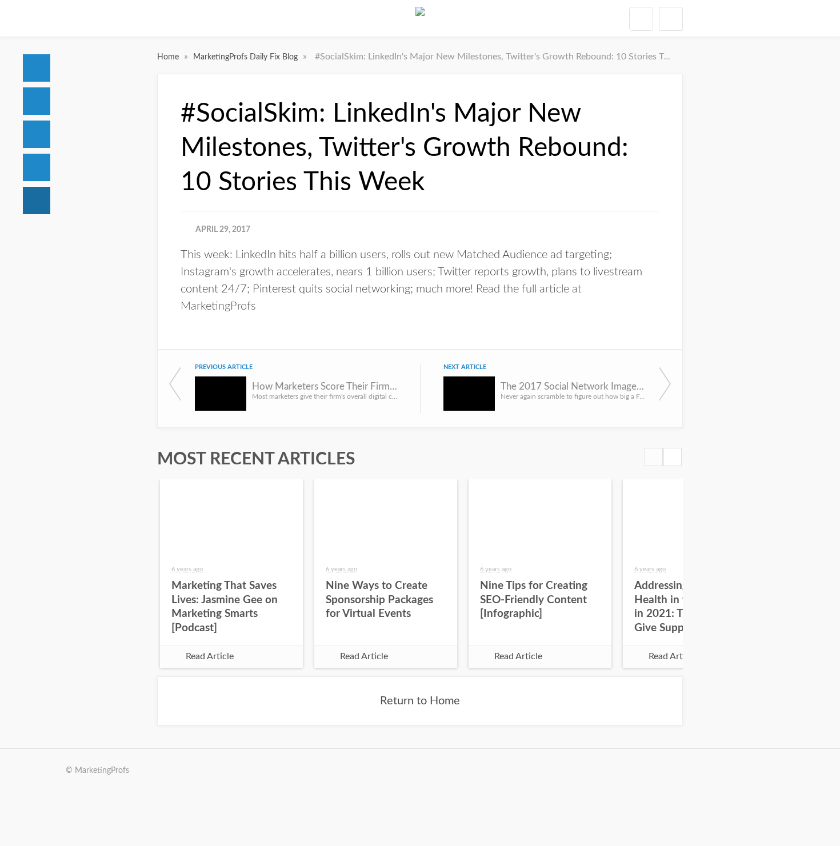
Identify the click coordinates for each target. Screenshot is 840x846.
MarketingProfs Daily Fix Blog (246, 57)
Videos (36, 167)
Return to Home (420, 701)
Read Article (210, 656)
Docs (36, 101)
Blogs (36, 200)
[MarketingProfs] (420, 18)
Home (36, 68)
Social (36, 134)
